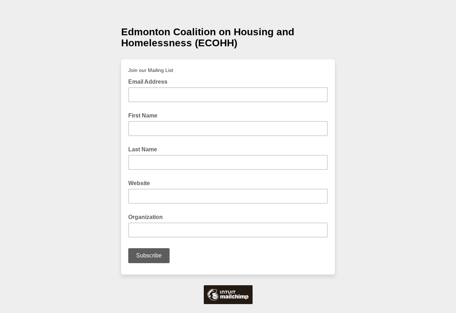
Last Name (142, 149)
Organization (145, 217)
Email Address (150, 81)
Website (139, 183)
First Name (142, 116)
